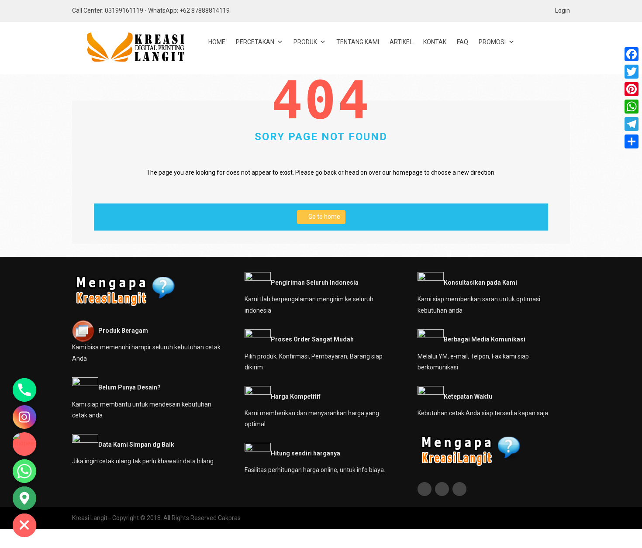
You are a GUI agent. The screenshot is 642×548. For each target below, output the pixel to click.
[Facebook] (631, 54)
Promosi (492, 41)
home (216, 41)
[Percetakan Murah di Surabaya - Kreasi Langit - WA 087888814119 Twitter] (443, 489)
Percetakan (255, 41)
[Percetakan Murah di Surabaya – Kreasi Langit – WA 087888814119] (128, 47)
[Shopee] (24, 444)
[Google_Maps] (24, 498)
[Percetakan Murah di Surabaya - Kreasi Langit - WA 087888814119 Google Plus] (460, 489)
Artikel (401, 41)
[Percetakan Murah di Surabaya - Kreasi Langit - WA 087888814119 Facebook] (426, 489)
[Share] (631, 141)
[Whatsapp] (24, 471)
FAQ (462, 41)
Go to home (323, 216)
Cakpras (229, 517)
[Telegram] (631, 124)
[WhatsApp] (631, 106)
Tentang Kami (357, 41)
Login (562, 10)
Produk (305, 41)
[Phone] (24, 390)
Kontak (434, 41)
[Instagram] (24, 417)
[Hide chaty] (24, 525)
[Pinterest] (631, 89)
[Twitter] (631, 71)
